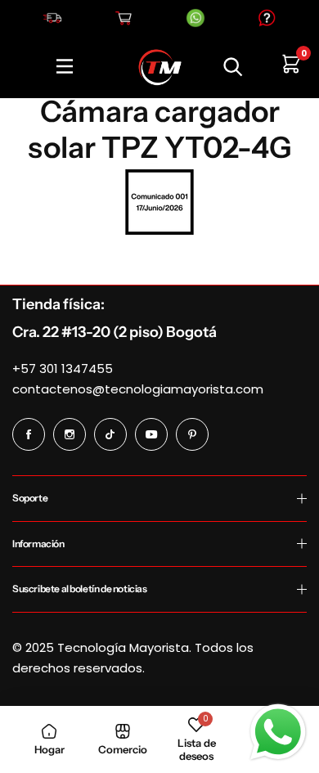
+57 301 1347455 (62, 368)
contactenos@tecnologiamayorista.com (137, 389)
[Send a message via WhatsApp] (278, 732)
